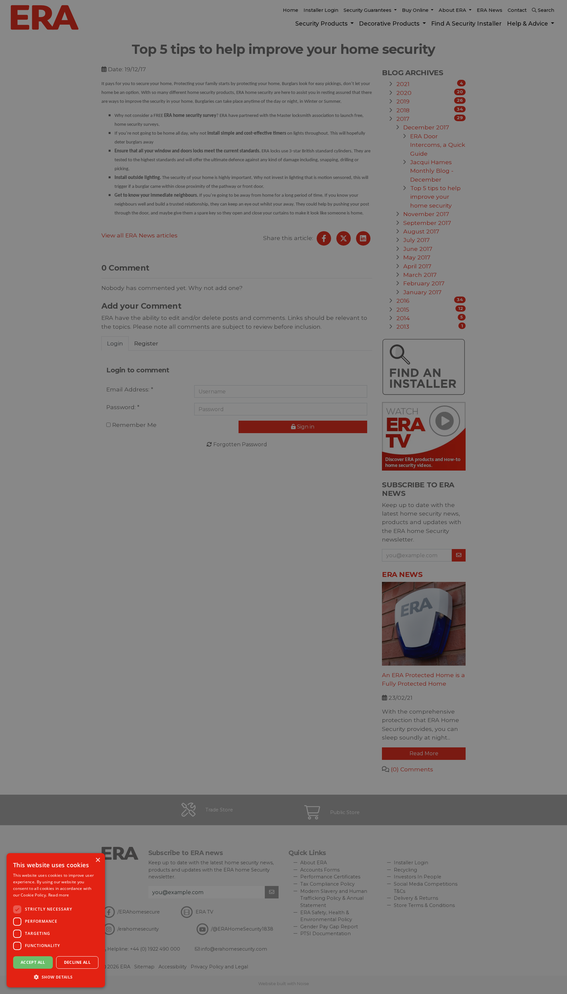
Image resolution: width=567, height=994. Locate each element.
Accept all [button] (33, 962)
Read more (58, 895)
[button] (55, 977)
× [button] (97, 860)
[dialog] (56, 920)
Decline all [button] (77, 962)
